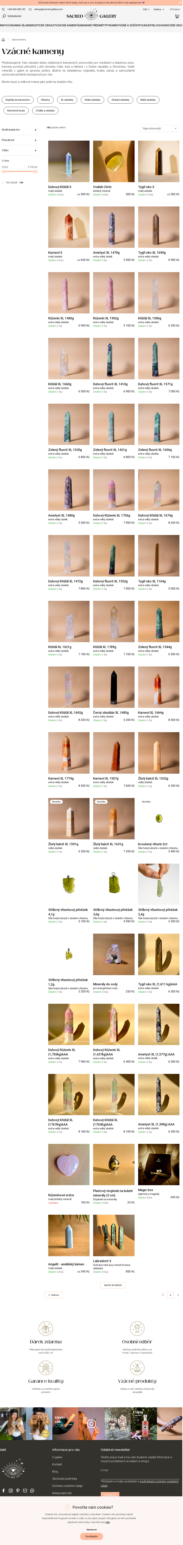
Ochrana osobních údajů (67, 1486)
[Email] (25, 1492)
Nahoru (55, 1295)
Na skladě (14, 182)
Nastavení (92, 1529)
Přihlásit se (110, 1495)
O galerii (57, 1457)
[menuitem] (16, 25)
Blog (55, 1471)
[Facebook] (3, 1492)
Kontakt (57, 1464)
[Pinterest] (18, 1491)
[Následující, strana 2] (170, 1295)
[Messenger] (32, 1492)
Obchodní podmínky (64, 1478)
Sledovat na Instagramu (91, 1423)
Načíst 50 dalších (113, 1285)
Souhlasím (91, 1536)
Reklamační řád (61, 1493)
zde (107, 1522)
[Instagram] (11, 1492)
